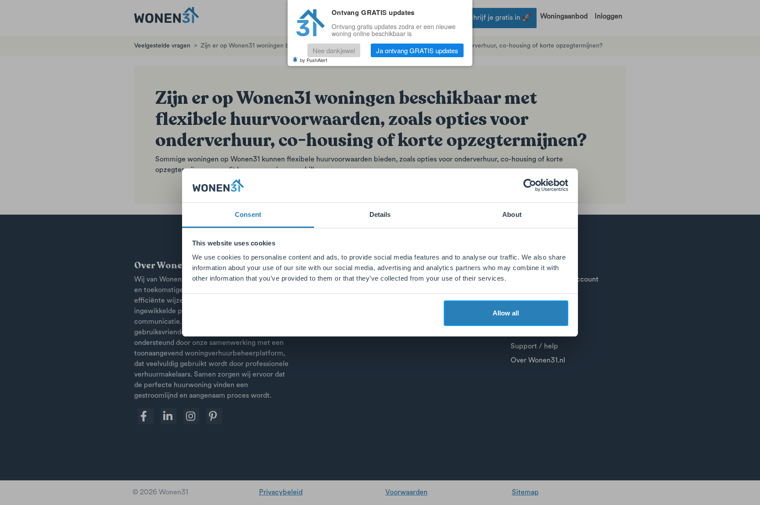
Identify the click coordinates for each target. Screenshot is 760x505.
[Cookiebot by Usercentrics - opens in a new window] (529, 185)
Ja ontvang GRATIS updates (417, 50)
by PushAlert (313, 59)
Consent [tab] (248, 214)
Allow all (506, 313)
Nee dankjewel (334, 50)
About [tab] (512, 214)
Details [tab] (380, 214)
